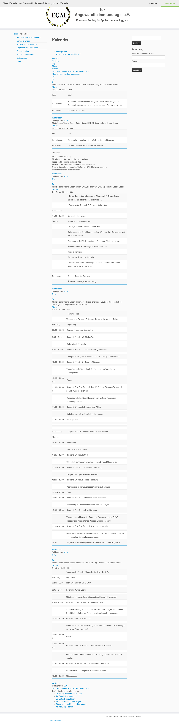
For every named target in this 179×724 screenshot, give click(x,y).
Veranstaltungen (23, 40)
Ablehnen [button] (153, 3)
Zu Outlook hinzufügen (65, 698)
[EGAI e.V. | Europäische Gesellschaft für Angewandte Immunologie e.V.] (58, 14)
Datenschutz (22, 58)
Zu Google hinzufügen (65, 696)
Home (15, 33)
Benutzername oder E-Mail (143, 53)
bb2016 (71, 54)
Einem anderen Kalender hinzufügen (71, 704)
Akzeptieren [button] (170, 3)
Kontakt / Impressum (25, 54)
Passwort (135, 61)
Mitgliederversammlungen (27, 47)
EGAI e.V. (115, 716)
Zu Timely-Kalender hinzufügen (69, 693)
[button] (65, 691)
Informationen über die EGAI (28, 37)
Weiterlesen (57, 117)
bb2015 (64, 54)
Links (19, 61)
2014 (58, 54)
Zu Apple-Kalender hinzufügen (68, 701)
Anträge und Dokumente (27, 44)
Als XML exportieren (64, 706)
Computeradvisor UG (134, 716)
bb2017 (77, 54)
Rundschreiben (23, 51)
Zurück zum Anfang (55, 720)
